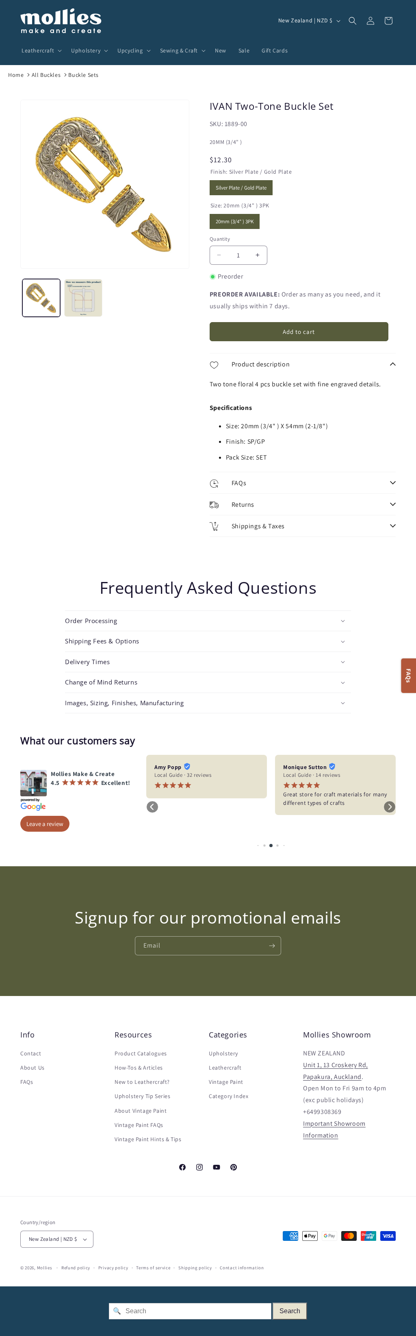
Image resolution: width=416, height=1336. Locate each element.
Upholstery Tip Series (143, 1096)
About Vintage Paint (141, 1110)
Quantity (220, 238)
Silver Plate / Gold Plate (240, 185)
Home (16, 74)
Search (290, 1311)
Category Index (228, 1096)
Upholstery (223, 1053)
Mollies (44, 1268)
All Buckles (46, 74)
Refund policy (75, 1268)
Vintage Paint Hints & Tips (148, 1139)
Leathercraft (225, 1067)
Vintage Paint (226, 1081)
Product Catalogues (141, 1053)
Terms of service (153, 1268)
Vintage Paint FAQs (139, 1125)
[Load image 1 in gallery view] (41, 298)
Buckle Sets (83, 74)
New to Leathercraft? (142, 1081)
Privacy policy (113, 1268)
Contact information (242, 1268)
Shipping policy (195, 1268)
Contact (30, 1053)
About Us (32, 1067)
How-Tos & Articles (139, 1067)
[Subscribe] (272, 945)
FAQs (26, 1081)
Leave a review (44, 824)
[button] (40, 50)
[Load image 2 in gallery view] (83, 298)
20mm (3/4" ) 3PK (235, 219)
